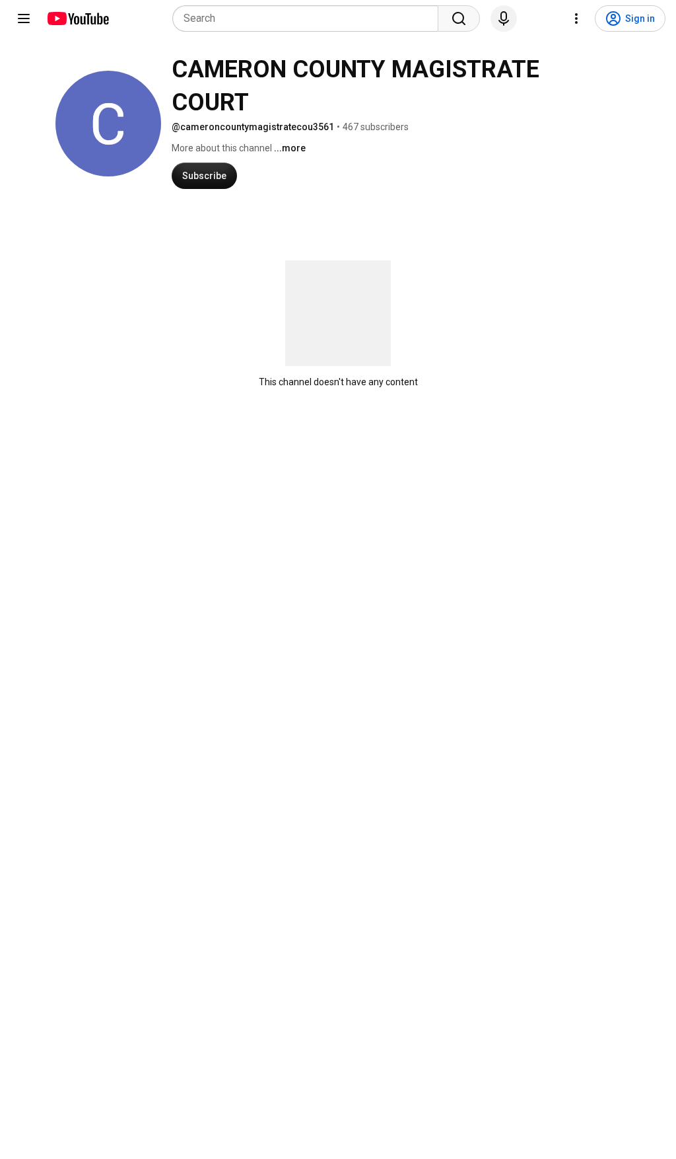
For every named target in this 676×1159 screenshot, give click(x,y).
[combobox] (309, 18)
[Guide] (24, 18)
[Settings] (576, 18)
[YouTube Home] (77, 18)
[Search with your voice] (503, 18)
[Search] (459, 18)
